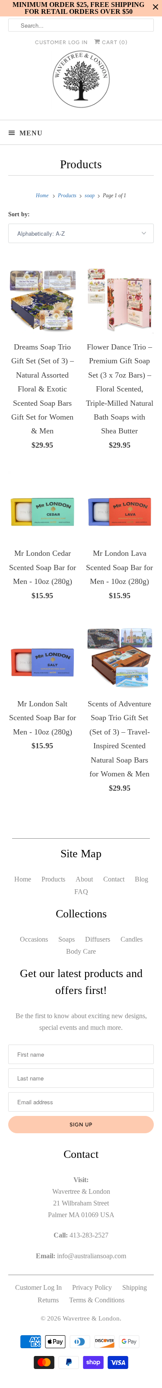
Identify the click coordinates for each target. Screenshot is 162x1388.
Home (22, 879)
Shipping (134, 1287)
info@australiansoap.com (91, 1256)
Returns (48, 1300)
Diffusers (97, 939)
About (84, 879)
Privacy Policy (92, 1287)
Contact (113, 879)
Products (81, 164)
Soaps (66, 939)
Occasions (34, 939)
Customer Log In (61, 42)
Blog (141, 879)
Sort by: (19, 214)
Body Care (81, 951)
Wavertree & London (91, 1318)
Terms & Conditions (96, 1300)
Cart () (113, 42)
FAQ (81, 891)
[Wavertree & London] (80, 81)
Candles (132, 939)
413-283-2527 (89, 1235)
